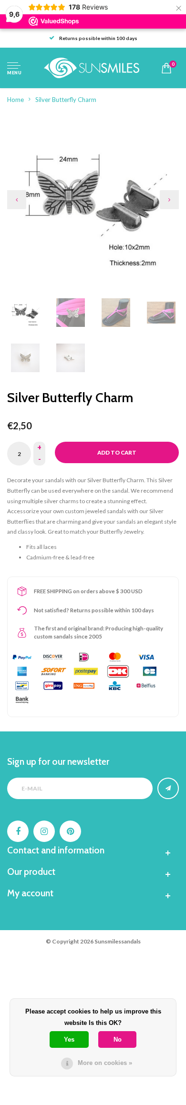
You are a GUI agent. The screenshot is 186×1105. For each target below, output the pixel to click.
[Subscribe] (168, 788)
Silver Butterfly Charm (65, 99)
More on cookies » (105, 1062)
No (118, 1039)
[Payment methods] (22, 657)
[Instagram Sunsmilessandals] (44, 831)
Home (15, 99)
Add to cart (116, 452)
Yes (69, 1039)
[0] (166, 68)
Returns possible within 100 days (98, 38)
